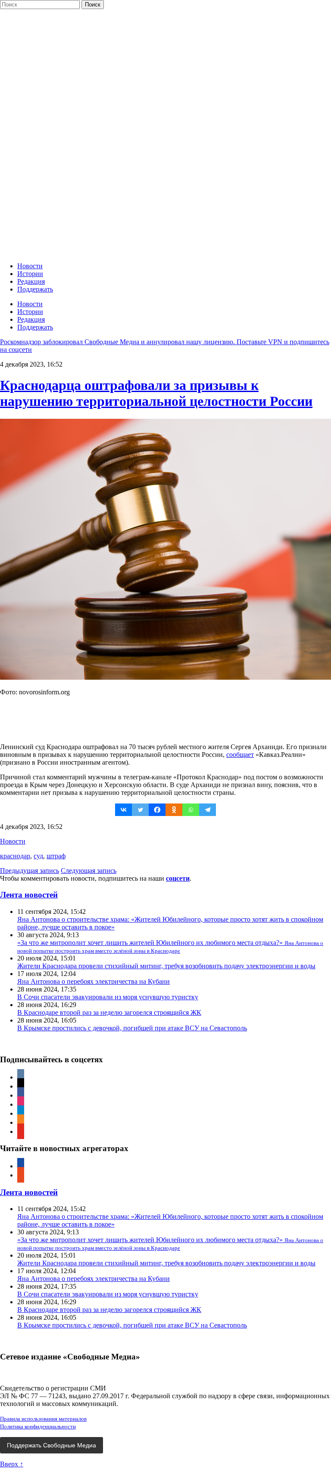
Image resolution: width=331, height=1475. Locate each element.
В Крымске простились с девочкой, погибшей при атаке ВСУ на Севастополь (132, 1028)
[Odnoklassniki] (174, 809)
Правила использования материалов (43, 1418)
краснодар (15, 856)
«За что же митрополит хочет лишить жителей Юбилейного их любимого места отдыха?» (170, 946)
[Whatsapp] (190, 809)
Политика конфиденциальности (38, 1426)
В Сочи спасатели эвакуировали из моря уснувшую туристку (107, 997)
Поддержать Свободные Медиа (51, 1445)
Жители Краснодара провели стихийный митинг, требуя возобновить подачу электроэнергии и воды (166, 966)
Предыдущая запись (29, 870)
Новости (30, 266)
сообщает (240, 754)
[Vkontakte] (123, 809)
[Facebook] (157, 809)
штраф (56, 856)
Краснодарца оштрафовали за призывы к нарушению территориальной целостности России (156, 393)
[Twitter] (140, 809)
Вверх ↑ (11, 1464)
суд (38, 856)
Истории (30, 273)
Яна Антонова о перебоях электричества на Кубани (93, 981)
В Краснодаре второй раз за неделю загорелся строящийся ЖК (109, 1012)
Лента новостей (29, 894)
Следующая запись (88, 870)
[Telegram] (207, 809)
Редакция (31, 281)
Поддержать (35, 289)
